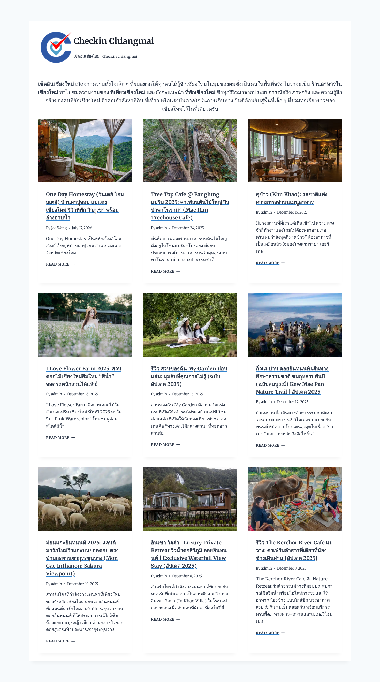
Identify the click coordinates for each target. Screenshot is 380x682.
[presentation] (85, 150)
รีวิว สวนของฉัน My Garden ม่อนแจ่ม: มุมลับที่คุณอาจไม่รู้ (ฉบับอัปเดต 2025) (189, 376)
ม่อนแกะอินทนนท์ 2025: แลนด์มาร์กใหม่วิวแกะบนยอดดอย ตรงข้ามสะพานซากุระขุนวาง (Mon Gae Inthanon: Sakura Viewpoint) (82, 558)
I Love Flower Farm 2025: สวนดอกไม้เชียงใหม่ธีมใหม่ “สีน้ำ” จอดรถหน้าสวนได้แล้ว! (83, 376)
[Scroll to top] (367, 674)
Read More (60, 264)
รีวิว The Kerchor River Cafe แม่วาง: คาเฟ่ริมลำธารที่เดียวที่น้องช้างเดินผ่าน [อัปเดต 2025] (294, 550)
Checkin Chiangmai (114, 41)
